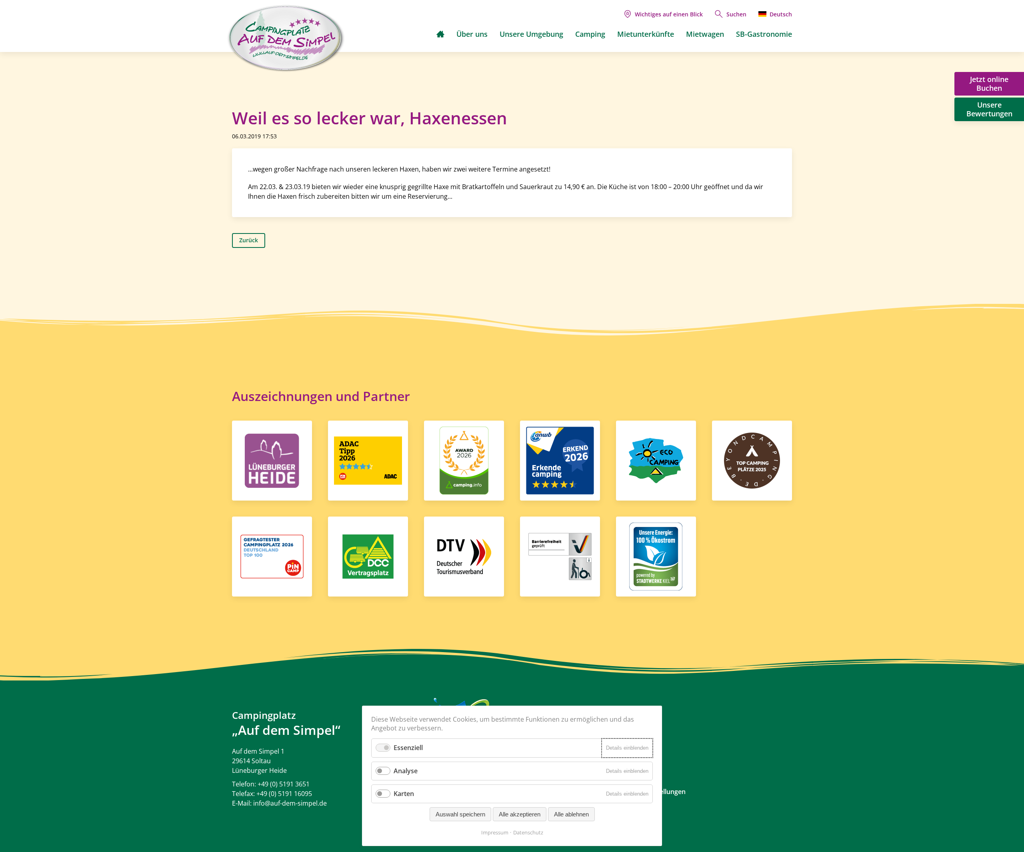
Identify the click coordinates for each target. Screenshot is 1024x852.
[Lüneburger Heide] (272, 459)
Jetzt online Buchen (989, 83)
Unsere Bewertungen (989, 109)
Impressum (494, 832)
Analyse (406, 770)
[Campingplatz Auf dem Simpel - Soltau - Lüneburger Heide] (286, 38)
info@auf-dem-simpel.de (290, 803)
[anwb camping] (560, 459)
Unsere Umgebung (531, 34)
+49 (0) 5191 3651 (284, 784)
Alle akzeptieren (519, 814)
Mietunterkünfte (645, 34)
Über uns (472, 34)
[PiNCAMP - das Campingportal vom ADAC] (368, 459)
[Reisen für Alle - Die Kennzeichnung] (560, 555)
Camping (590, 34)
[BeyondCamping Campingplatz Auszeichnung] (752, 459)
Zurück (248, 240)
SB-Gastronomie (764, 34)
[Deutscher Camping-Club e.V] (368, 555)
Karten (404, 793)
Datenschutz (528, 832)
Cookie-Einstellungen (654, 791)
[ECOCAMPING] (656, 459)
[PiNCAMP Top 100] (272, 555)
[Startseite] (440, 34)
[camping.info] (464, 459)
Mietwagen (705, 34)
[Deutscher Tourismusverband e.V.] (464, 555)
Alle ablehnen (571, 814)
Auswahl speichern (460, 814)
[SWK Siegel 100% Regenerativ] (655, 555)
